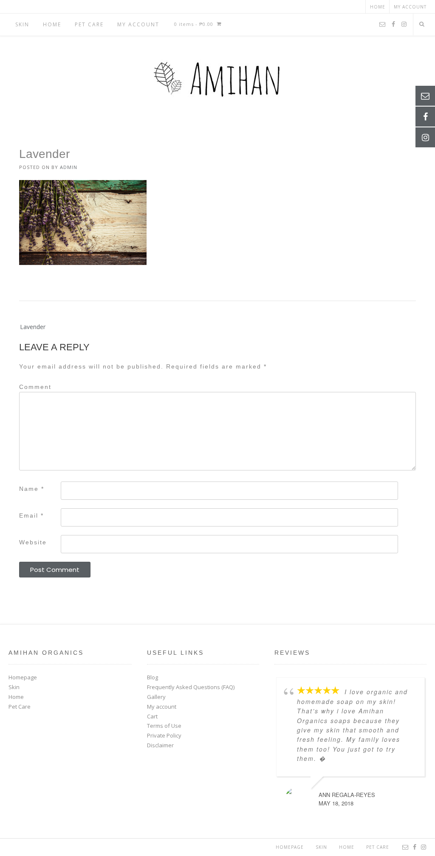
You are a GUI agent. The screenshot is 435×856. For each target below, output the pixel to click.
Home (377, 7)
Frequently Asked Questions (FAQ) (190, 687)
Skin (22, 24)
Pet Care (89, 24)
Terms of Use (164, 725)
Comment (35, 386)
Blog (152, 677)
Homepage (22, 677)
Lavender (32, 327)
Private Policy (164, 735)
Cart (152, 716)
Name (31, 488)
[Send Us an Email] (382, 25)
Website (33, 542)
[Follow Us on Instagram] (404, 25)
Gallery (156, 697)
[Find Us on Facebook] (393, 25)
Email (31, 515)
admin (68, 167)
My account (410, 7)
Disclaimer (160, 745)
